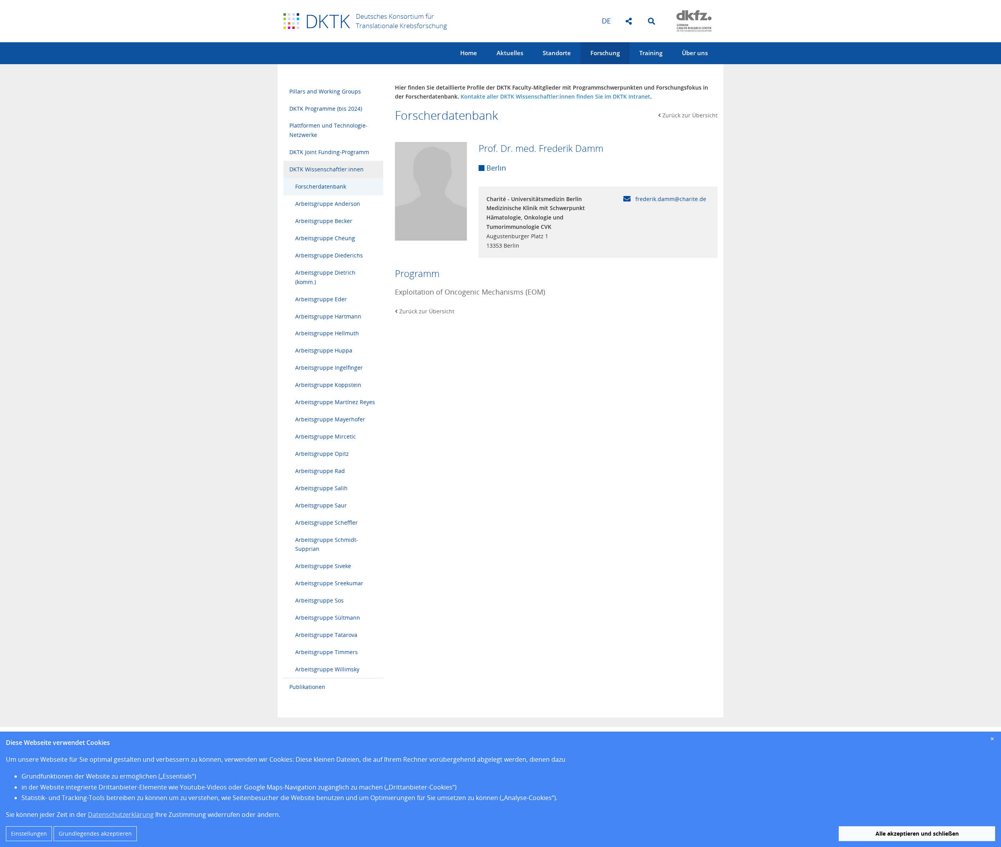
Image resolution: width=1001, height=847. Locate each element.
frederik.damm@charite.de (670, 199)
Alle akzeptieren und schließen (917, 833)
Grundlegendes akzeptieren (95, 833)
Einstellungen (29, 833)
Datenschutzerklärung (121, 814)
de (606, 20)
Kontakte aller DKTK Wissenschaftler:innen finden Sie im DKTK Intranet (555, 96)
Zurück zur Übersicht (690, 115)
